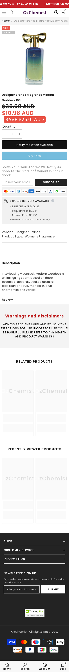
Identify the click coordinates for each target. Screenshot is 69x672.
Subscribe (51, 182)
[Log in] (56, 12)
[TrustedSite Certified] (34, 613)
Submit (53, 589)
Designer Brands (27, 232)
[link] (18, 418)
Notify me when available (34, 145)
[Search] (11, 12)
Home (6, 21)
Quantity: (9, 127)
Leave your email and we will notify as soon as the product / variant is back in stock (33, 171)
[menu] (4, 12)
